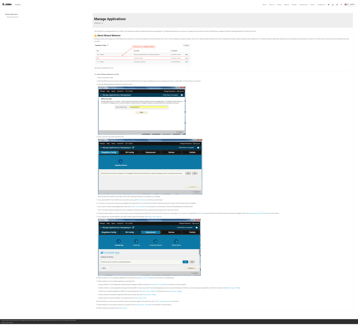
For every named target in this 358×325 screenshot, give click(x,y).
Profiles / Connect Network (138, 206)
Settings (294, 4)
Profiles (279, 4)
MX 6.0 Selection (141, 200)
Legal (2, 322)
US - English (350, 4)
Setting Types (303, 4)
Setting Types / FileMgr (233, 288)
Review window (122, 308)
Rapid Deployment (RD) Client (257, 213)
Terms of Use (6, 322)
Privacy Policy (11, 322)
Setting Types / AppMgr (146, 278)
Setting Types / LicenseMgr (158, 284)
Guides (312, 4)
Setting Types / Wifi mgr (154, 216)
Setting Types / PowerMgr (143, 304)
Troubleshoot (321, 4)
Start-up (271, 4)
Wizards (286, 4)
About (264, 4)
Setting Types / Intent (140, 298)
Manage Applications (13, 17)
